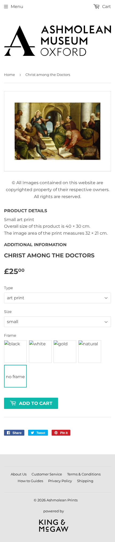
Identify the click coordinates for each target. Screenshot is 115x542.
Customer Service (47, 474)
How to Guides (30, 481)
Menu (17, 6)
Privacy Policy (60, 481)
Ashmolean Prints (62, 500)
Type (8, 287)
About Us (18, 474)
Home (9, 74)
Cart (106, 6)
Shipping (85, 481)
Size (7, 311)
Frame (10, 335)
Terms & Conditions (84, 474)
